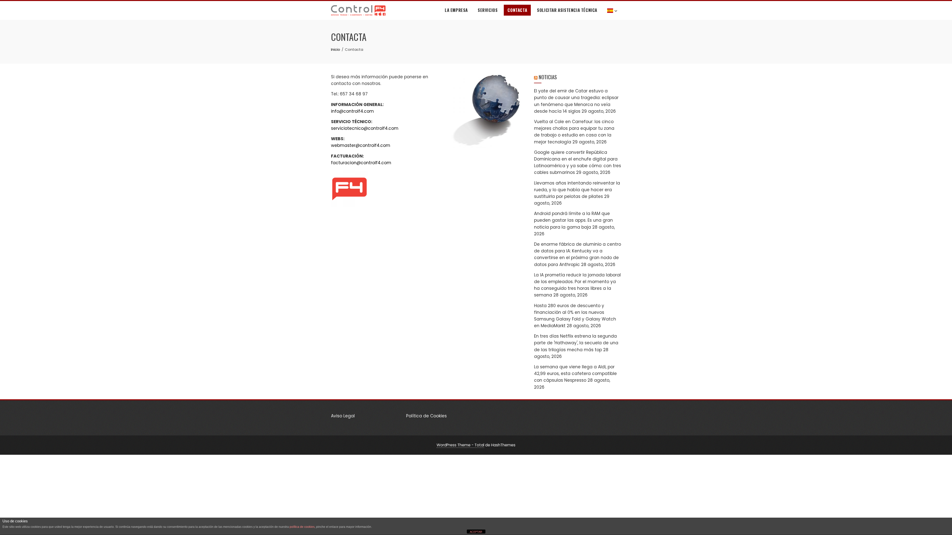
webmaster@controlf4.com (360, 145)
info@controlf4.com (352, 111)
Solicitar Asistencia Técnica (567, 10)
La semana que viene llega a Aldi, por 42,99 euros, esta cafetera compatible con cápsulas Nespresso (575, 373)
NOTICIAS (548, 77)
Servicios (488, 10)
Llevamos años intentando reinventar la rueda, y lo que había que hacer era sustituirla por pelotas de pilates (577, 189)
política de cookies (302, 527)
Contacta (517, 10)
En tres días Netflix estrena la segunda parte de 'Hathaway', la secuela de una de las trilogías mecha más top (576, 342)
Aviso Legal (343, 416)
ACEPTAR (476, 531)
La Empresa (456, 10)
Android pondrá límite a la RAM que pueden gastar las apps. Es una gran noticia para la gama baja (573, 220)
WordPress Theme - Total (460, 445)
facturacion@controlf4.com (361, 163)
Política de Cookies (426, 416)
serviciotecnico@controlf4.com (364, 128)
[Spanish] (612, 10)
